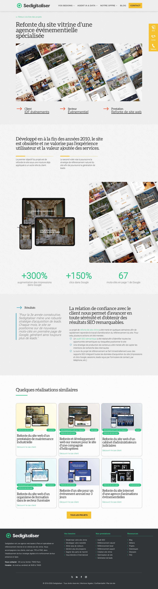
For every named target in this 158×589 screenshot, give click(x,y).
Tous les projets (79, 515)
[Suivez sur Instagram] (86, 577)
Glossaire (132, 552)
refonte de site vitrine (89, 330)
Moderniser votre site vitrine (76, 540)
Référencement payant (106, 549)
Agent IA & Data (86, 5)
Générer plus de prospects (76, 549)
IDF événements (37, 112)
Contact (135, 5)
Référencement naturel (106, 543)
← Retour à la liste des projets (29, 17)
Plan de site (110, 583)
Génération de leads (105, 558)
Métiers (132, 543)
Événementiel (78, 112)
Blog (123, 5)
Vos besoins (65, 5)
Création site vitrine (105, 552)
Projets (131, 546)
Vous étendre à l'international (77, 555)
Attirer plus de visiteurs (74, 546)
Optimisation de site (105, 555)
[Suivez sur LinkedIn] (77, 577)
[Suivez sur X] (72, 577)
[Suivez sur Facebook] (81, 577)
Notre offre (107, 5)
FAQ (130, 555)
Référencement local (105, 546)
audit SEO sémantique (86, 338)
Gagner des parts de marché (77, 552)
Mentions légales (86, 583)
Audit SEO (101, 540)
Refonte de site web (126, 112)
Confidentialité (99, 583)
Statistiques (133, 549)
